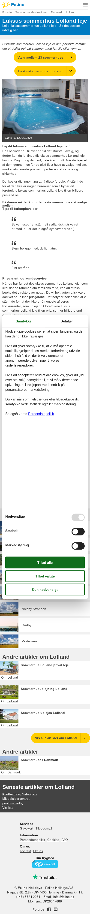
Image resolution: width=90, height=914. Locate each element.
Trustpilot (45, 877)
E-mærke (45, 864)
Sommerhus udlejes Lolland (43, 713)
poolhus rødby (12, 803)
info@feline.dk (63, 897)
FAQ (64, 840)
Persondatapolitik (32, 840)
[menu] (85, 4)
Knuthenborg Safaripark (19, 794)
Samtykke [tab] (23, 321)
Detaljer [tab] (66, 321)
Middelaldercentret (16, 798)
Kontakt (25, 851)
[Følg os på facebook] (49, 909)
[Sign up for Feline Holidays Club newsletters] (55, 909)
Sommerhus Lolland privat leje (45, 665)
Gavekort (26, 828)
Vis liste (7, 807)
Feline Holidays (45, 4)
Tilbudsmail (44, 828)
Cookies (53, 840)
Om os (38, 851)
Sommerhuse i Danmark (39, 760)
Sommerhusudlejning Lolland (44, 689)
